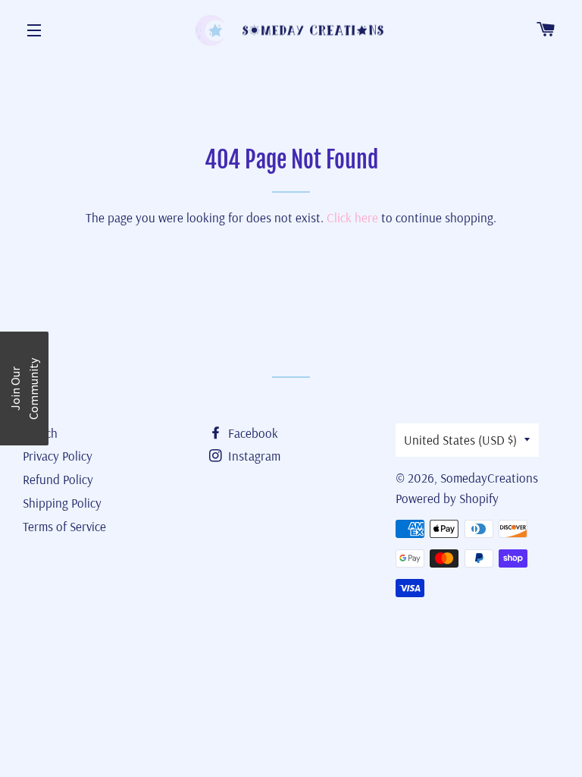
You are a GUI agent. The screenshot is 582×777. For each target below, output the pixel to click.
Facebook (251, 433)
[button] (24, 388)
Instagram (252, 456)
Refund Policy (58, 479)
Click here (352, 217)
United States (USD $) (460, 440)
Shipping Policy (62, 503)
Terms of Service (64, 526)
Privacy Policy (57, 456)
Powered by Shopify (447, 498)
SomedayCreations (489, 478)
